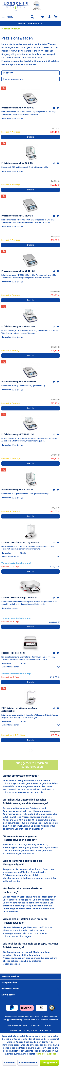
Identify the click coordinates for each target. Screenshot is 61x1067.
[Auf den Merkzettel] (58, 108)
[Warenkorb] (56, 17)
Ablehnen (9, 1062)
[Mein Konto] (49, 17)
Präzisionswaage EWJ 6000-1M (17, 107)
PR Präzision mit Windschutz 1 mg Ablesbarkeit (19, 709)
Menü (10, 17)
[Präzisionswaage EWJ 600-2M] (30, 423)
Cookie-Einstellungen (17, 1025)
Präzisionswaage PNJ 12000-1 (17, 215)
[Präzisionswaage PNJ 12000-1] (30, 205)
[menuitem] (7, 17)
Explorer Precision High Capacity (19, 597)
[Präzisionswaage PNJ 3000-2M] (30, 260)
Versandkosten (50, 1016)
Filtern (9, 72)
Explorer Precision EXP (13, 652)
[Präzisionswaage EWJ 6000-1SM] (30, 370)
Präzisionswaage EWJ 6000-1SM (18, 381)
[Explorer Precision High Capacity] (30, 586)
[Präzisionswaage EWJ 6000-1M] (30, 97)
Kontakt (48, 1025)
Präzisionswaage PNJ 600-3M (17, 163)
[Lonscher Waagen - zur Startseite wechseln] (15, 6)
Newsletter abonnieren (30, 23)
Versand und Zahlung (20, 1030)
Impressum (45, 1030)
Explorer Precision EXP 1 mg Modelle (20, 542)
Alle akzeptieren (28, 1062)
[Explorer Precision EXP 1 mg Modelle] (30, 531)
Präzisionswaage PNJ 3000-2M (18, 271)
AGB (35, 1030)
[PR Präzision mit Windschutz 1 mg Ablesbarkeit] (30, 697)
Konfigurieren (49, 1062)
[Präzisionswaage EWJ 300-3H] (30, 478)
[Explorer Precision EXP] (30, 642)
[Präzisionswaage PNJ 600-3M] (30, 152)
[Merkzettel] (42, 17)
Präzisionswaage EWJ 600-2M (17, 434)
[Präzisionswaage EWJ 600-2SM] (30, 315)
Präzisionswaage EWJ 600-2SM (18, 326)
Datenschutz (36, 1025)
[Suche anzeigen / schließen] (32, 17)
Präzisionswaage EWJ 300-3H (17, 489)
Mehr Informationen (46, 1053)
